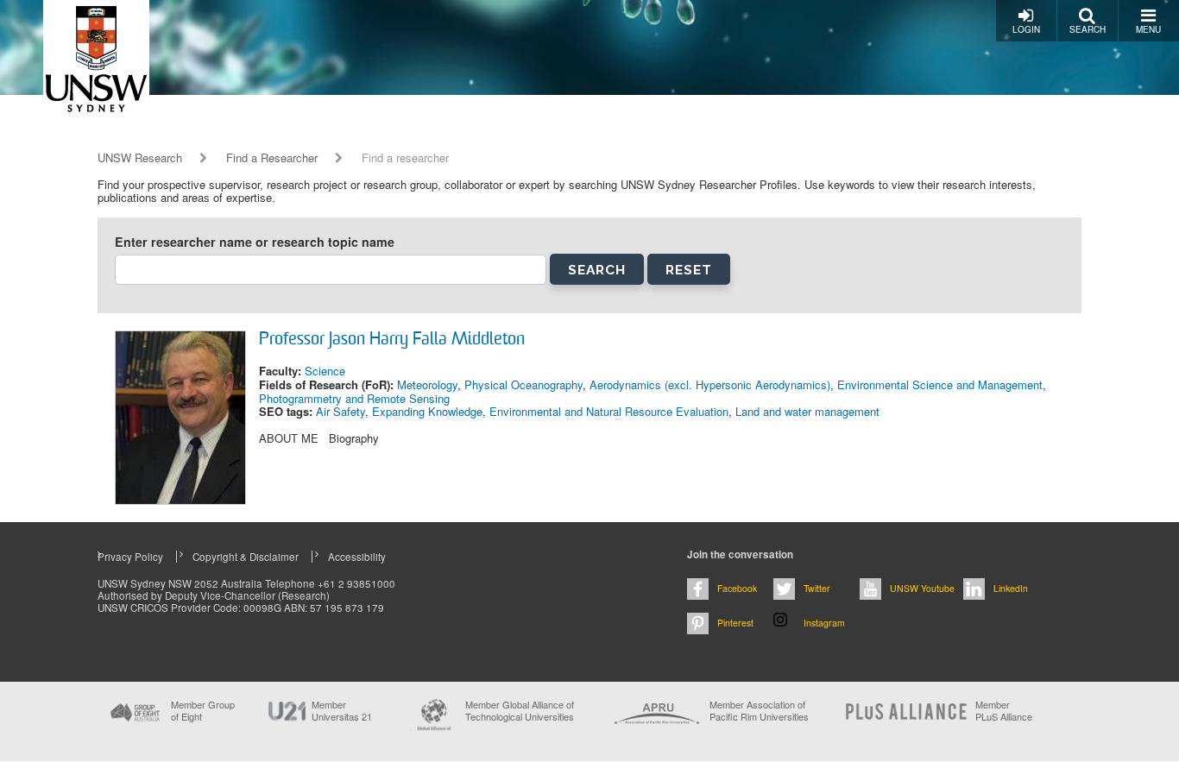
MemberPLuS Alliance (1003, 710)
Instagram (824, 622)
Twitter (817, 588)
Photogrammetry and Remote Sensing (354, 398)
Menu (1148, 29)
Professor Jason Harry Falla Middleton (392, 340)
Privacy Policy (130, 557)
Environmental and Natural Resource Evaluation (608, 411)
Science (325, 370)
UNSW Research (140, 158)
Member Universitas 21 (342, 710)
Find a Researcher (272, 158)
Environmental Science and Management (940, 384)
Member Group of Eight (203, 710)
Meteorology (427, 384)
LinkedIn (1010, 588)
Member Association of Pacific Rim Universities (759, 710)
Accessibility (357, 557)
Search (1087, 29)
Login (1026, 29)
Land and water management (807, 411)
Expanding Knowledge (427, 411)
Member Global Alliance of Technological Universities (519, 710)
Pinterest (735, 622)
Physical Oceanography (523, 384)
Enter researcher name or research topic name (254, 242)
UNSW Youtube (922, 588)
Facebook (737, 588)
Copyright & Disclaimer (245, 557)
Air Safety (340, 411)
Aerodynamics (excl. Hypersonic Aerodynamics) (710, 384)
